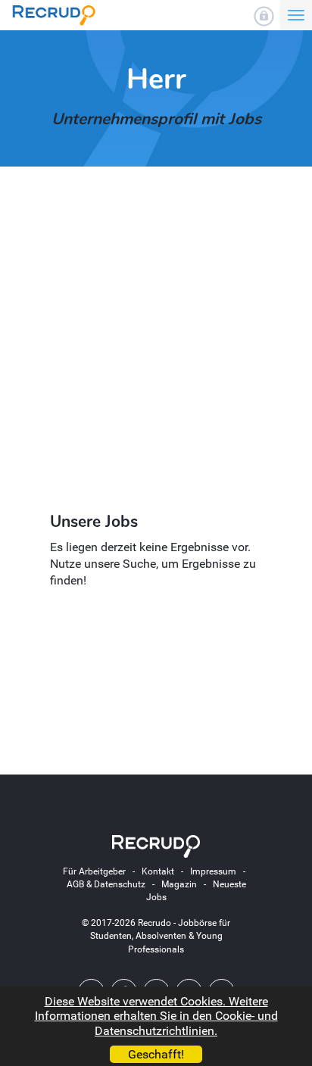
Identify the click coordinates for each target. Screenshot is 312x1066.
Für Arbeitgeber (94, 871)
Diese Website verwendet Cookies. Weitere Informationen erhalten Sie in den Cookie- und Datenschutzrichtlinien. (156, 1015)
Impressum (213, 871)
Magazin (179, 884)
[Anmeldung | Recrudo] (264, 16)
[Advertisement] (156, 341)
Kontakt (158, 871)
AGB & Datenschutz (106, 884)
